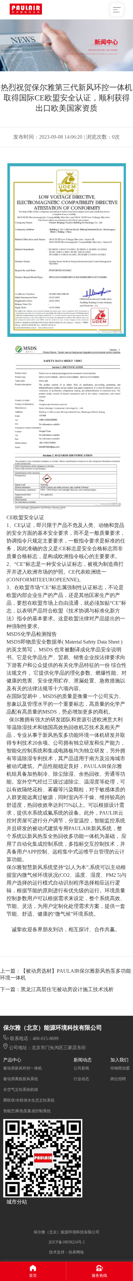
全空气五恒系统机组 (20, 1089)
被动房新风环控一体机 (22, 1068)
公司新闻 (81, 1068)
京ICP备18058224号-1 (66, 1242)
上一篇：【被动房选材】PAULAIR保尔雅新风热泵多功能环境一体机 (65, 974)
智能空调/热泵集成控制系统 (27, 1111)
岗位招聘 (118, 1079)
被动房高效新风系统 (20, 1079)
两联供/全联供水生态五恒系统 (29, 1100)
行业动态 (81, 1079)
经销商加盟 (120, 1068)
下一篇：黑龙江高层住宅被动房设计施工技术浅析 (57, 989)
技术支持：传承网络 (66, 1252)
